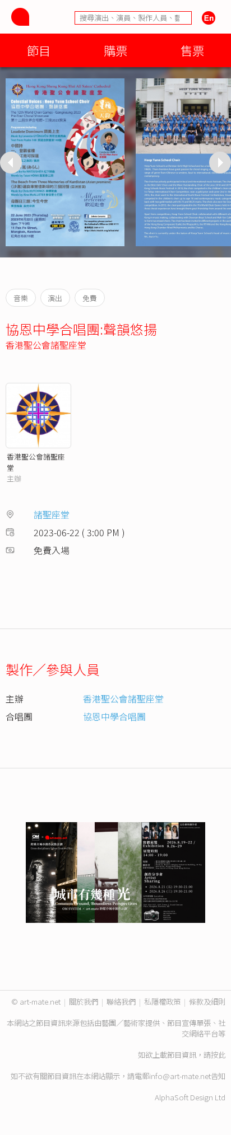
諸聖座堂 (52, 514)
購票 (115, 50)
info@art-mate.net (180, 1076)
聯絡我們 (121, 1001)
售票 (192, 50)
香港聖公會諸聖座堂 (46, 344)
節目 (38, 50)
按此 (218, 1054)
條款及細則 (207, 1001)
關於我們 (83, 1001)
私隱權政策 (162, 1001)
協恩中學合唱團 (114, 716)
